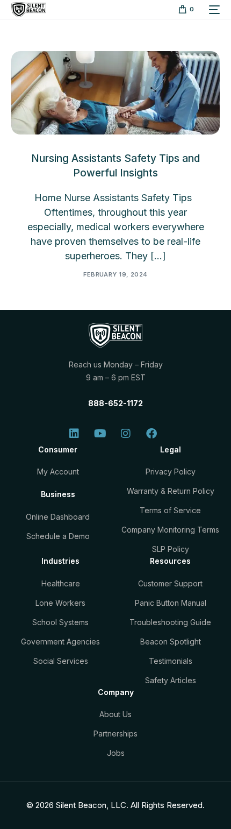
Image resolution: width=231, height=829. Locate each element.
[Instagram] (125, 433)
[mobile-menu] (212, 9)
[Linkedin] (74, 433)
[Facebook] (151, 433)
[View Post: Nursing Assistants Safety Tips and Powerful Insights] (115, 92)
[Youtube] (100, 433)
